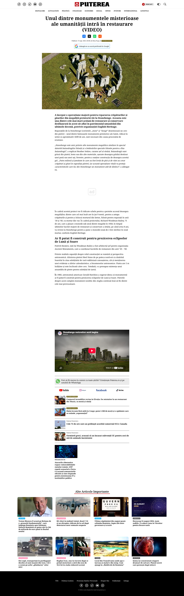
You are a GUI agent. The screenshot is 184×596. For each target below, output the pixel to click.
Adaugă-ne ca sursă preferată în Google (94, 46)
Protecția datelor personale (87, 581)
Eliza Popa (96, 41)
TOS (56, 581)
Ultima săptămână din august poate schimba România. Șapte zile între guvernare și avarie (110, 523)
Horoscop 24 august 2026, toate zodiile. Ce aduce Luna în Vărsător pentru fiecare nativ (147, 523)
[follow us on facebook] (101, 390)
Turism (97, 558)
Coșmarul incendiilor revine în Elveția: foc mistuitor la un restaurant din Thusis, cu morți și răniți (96, 400)
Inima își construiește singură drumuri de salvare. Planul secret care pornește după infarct (147, 563)
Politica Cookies (68, 581)
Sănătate (136, 558)
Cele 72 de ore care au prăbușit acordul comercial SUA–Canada (96, 424)
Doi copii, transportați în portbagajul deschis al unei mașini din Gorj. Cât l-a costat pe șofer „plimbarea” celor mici (35, 564)
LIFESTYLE (144, 11)
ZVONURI (117, 11)
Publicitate (116, 581)
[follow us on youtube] (64, 390)
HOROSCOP (136, 518)
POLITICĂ (65, 11)
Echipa (126, 581)
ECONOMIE (89, 11)
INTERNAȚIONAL (130, 11)
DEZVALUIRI (40, 11)
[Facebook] (19, 4)
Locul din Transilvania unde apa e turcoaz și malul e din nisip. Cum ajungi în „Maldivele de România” (109, 563)
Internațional (107, 41)
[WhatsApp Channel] (40, 4)
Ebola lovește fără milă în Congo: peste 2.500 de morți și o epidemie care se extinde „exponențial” (97, 412)
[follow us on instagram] (82, 390)
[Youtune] (35, 4)
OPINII (108, 11)
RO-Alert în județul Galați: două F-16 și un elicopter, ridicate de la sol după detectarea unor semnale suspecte (73, 523)
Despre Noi (105, 581)
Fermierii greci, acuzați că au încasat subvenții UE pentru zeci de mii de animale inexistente (97, 437)
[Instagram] (24, 4)
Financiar (77, 11)
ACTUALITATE (53, 11)
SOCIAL (99, 11)
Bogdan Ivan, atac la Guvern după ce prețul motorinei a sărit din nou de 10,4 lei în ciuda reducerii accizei (72, 563)
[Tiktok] (29, 4)
